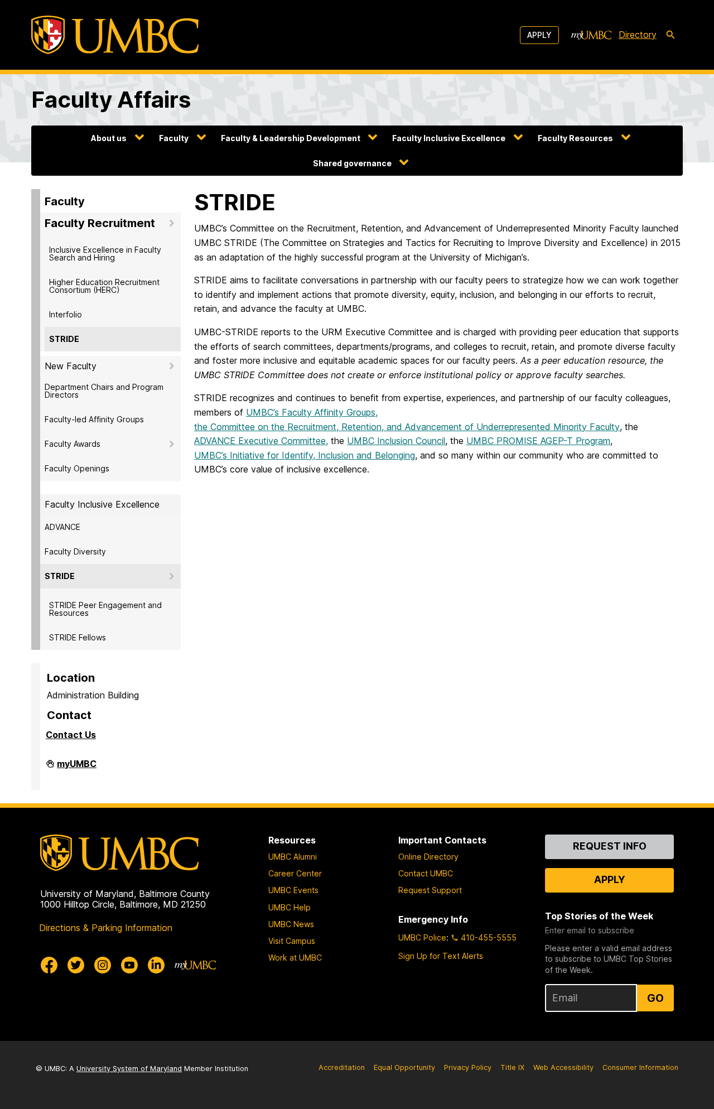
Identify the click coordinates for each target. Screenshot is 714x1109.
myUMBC (77, 768)
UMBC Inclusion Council (396, 440)
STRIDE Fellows (77, 637)
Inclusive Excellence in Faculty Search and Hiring (105, 253)
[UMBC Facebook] (49, 965)
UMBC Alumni (292, 856)
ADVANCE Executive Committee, (261, 440)
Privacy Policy (467, 1067)
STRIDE (64, 339)
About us (109, 138)
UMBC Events (293, 890)
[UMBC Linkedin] (156, 965)
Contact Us (71, 734)
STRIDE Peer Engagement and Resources (105, 609)
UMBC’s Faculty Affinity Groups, (312, 412)
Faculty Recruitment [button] (100, 223)
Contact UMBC (425, 873)
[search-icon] (670, 35)
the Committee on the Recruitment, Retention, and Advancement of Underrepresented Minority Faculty (407, 426)
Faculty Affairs (111, 99)
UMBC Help (289, 907)
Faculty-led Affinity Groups (94, 419)
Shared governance (352, 163)
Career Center (295, 873)
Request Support (430, 890)
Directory (638, 34)
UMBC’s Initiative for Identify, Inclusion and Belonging (304, 455)
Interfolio (65, 314)
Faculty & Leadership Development (290, 138)
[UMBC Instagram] (102, 965)
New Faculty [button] (71, 366)
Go (655, 998)
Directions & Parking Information (105, 927)
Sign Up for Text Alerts (440, 956)
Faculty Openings (77, 468)
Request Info (610, 846)
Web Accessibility (563, 1067)
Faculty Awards (72, 444)
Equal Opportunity (404, 1067)
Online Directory (428, 856)
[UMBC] (115, 35)
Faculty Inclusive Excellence (448, 138)
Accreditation (342, 1067)
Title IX (512, 1067)
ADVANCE (62, 527)
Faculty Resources (575, 138)
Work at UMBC (295, 957)
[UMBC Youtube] (129, 965)
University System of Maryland (129, 1068)
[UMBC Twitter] (76, 965)
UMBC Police (422, 937)
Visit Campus (291, 941)
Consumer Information (640, 1067)
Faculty (174, 138)
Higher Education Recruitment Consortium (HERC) (104, 286)
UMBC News (291, 924)
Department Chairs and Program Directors (104, 390)
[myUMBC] (591, 35)
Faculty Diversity (75, 551)
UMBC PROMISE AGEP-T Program (538, 440)
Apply (539, 35)
